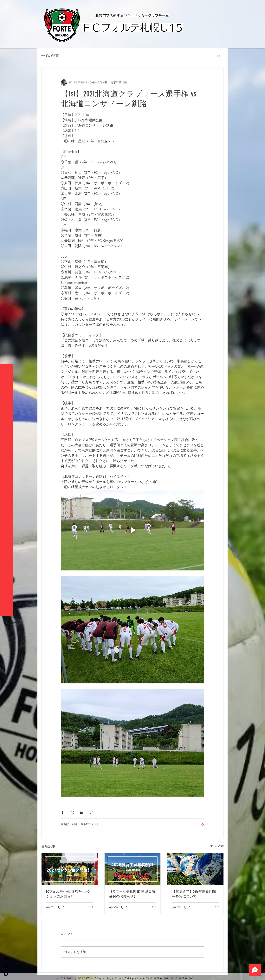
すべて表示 (217, 846)
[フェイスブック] (6, 959)
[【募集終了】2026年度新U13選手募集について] (195, 869)
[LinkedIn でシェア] (81, 812)
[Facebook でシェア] (62, 812)
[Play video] (132, 530)
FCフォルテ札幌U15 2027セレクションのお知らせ (68, 894)
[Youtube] (6, 974)
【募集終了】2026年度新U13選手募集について (194, 894)
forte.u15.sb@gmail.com (129, 978)
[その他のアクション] (202, 82)
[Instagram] (6, 966)
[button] (6, 5)
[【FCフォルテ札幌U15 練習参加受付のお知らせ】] (133, 869)
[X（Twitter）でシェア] (72, 812)
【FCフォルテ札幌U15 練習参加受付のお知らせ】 (132, 894)
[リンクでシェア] (91, 812)
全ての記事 (50, 56)
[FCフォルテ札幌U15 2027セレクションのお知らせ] (70, 869)
